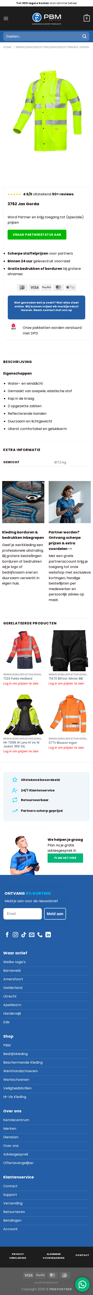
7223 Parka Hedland (17, 679)
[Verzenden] (84, 36)
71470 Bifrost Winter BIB (66, 679)
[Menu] (5, 18)
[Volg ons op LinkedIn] (48, 935)
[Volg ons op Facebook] (7, 935)
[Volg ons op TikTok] (23, 935)
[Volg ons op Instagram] (15, 935)
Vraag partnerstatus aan (37, 234)
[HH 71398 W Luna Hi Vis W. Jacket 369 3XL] (23, 715)
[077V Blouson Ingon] (69, 715)
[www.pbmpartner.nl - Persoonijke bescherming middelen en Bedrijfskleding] (46, 18)
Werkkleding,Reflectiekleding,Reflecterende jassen (52, 47)
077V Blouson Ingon (63, 743)
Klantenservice (46, 1282)
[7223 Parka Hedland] (23, 650)
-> (70, 548)
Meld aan (55, 914)
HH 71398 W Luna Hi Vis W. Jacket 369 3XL (21, 744)
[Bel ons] (40, 935)
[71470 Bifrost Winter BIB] (69, 650)
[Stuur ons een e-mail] (31, 935)
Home (7, 47)
